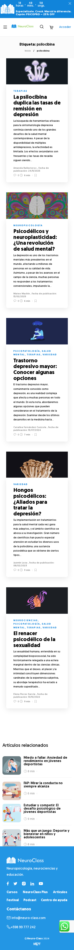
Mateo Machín (21, 294)
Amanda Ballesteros (25, 168)
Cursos (12, 892)
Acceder (65, 27)
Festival (13, 900)
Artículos (60, 892)
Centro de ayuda (54, 900)
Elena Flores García (24, 694)
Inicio (28, 51)
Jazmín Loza (20, 563)
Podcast (29, 900)
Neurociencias (25, 621)
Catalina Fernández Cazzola (29, 427)
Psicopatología (26, 351)
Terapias (20, 91)
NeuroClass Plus (35, 892)
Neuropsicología (28, 226)
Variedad (50, 355)
